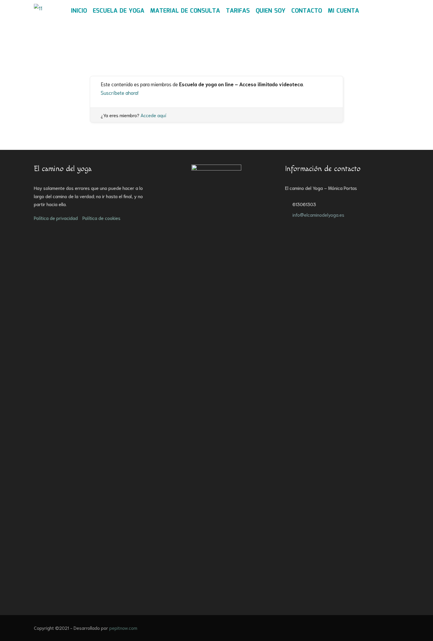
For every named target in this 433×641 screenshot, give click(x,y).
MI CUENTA (343, 11)
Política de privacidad (56, 218)
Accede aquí (153, 115)
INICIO (79, 11)
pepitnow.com (123, 628)
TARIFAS (238, 11)
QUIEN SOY (270, 11)
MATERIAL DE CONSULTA (185, 11)
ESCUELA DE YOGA (118, 11)
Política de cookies (101, 218)
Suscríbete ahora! (119, 92)
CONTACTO (306, 11)
